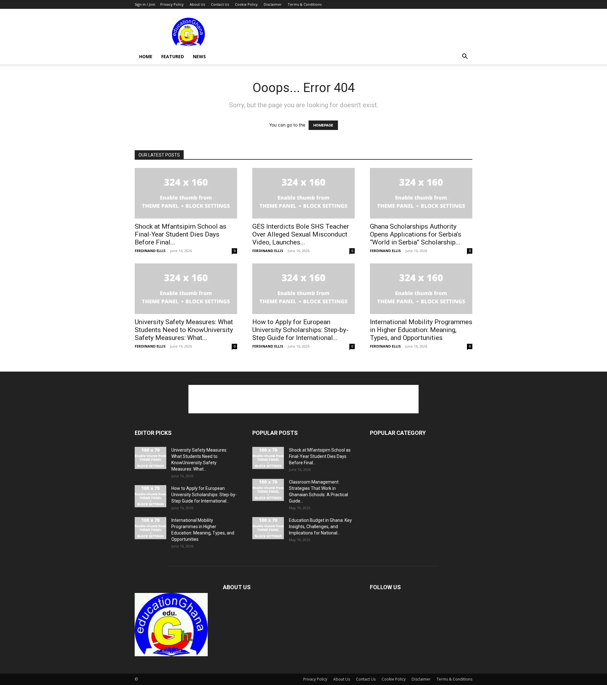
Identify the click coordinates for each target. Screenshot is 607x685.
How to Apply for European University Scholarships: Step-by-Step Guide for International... (300, 330)
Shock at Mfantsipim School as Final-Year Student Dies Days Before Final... (180, 234)
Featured (172, 56)
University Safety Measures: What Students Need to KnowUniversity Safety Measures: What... (184, 330)
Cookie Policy (246, 4)
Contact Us (220, 4)
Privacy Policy (172, 4)
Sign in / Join (145, 4)
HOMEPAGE (323, 125)
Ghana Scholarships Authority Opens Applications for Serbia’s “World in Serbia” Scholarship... (415, 234)
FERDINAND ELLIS (150, 250)
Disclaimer (273, 4)
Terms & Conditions (305, 4)
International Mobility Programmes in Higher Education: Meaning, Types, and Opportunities (421, 330)
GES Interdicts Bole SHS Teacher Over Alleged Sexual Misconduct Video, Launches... (300, 234)
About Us (197, 4)
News (199, 56)
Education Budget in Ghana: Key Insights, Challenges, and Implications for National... (320, 526)
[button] (464, 57)
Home (145, 56)
